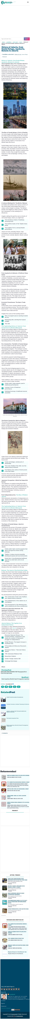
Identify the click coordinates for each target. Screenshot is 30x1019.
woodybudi (9, 684)
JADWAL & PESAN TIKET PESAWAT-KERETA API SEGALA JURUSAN (16, 712)
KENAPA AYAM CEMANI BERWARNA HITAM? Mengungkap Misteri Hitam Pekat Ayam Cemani (14, 672)
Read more (14, 882)
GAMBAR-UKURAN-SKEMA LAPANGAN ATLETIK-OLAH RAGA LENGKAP (18, 803)
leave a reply (25, 54)
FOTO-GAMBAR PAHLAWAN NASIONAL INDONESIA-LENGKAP (18, 782)
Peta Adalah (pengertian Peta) (12, 718)
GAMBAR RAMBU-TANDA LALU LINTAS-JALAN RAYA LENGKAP (16, 796)
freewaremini (14, 1014)
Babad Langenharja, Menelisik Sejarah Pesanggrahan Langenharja (15, 679)
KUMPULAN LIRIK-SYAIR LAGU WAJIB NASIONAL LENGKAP (18, 789)
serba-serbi (11, 54)
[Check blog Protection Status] (15, 1009)
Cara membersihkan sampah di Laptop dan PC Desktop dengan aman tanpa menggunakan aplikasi (17, 902)
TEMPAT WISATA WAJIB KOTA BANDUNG (15, 697)
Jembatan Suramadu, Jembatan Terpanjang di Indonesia (18, 704)
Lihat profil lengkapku (6, 1008)
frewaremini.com (3, 915)
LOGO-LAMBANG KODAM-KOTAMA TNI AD (16, 938)
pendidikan (5, 54)
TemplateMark (19, 1016)
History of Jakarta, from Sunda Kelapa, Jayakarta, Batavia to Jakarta (16, 886)
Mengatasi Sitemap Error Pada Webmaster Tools (17, 952)
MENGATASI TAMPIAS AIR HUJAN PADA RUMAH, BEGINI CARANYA (18, 945)
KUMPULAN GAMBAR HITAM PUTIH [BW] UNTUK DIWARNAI (18, 775)
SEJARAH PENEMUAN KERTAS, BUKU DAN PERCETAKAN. (18, 909)
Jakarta (14, 628)
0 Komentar (10, 883)
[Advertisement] (15, 21)
